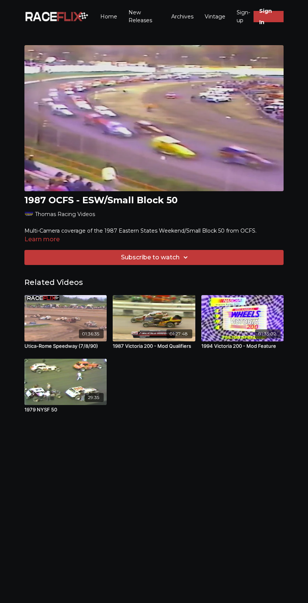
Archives (182, 16)
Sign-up (243, 16)
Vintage (215, 16)
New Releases (140, 16)
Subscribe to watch (150, 257)
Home (108, 16)
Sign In (265, 16)
